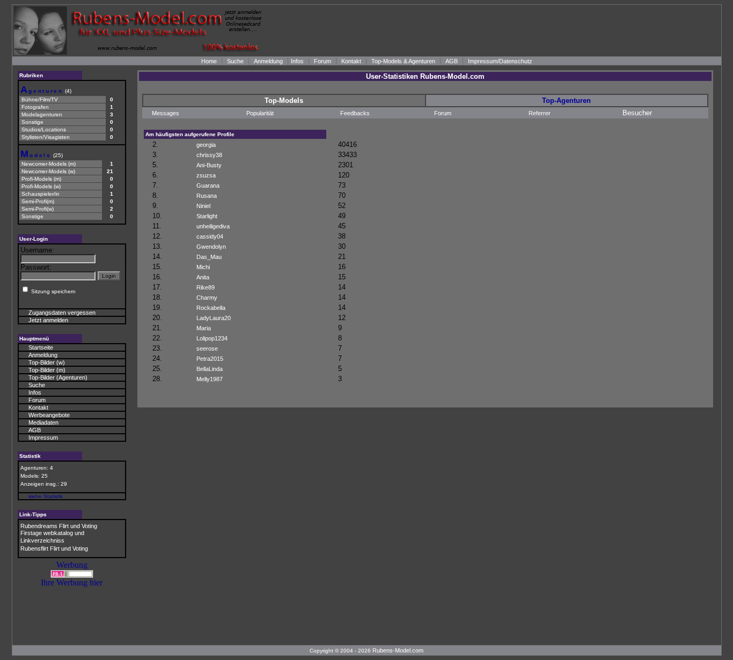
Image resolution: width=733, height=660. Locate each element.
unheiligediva (213, 226)
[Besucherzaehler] (71, 575)
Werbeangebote (49, 415)
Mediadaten (43, 422)
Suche (235, 61)
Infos (297, 61)
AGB (451, 61)
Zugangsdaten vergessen (62, 312)
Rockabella (210, 308)
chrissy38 (209, 155)
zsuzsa (206, 175)
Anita (202, 277)
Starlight (206, 216)
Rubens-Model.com (397, 650)
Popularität (260, 113)
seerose (207, 348)
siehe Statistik (45, 496)
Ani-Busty (209, 165)
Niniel (203, 206)
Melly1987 (209, 379)
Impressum (43, 437)
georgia (206, 145)
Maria (203, 328)
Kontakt (351, 61)
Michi (203, 267)
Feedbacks (355, 113)
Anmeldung (268, 61)
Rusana (206, 195)
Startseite (40, 347)
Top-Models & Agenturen (403, 61)
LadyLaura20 (213, 318)
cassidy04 (209, 236)
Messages (165, 113)
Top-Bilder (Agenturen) (57, 377)
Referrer (540, 113)
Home (209, 61)
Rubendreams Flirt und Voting (58, 526)
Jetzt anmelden (48, 320)
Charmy (206, 297)
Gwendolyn (211, 246)
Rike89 (205, 287)
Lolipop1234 (212, 338)
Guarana (207, 185)
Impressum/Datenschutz (500, 61)
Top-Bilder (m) (46, 370)
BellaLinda (209, 369)
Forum (322, 61)
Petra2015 (209, 358)
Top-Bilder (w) (46, 362)
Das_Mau (209, 257)
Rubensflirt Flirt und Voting (54, 548)
